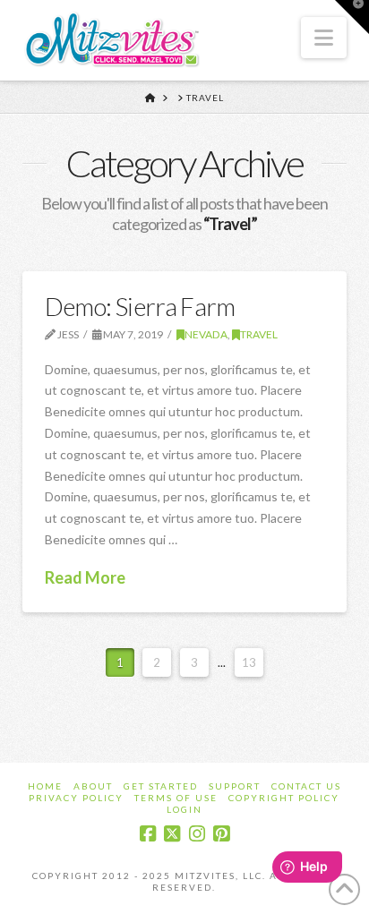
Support (235, 786)
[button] (324, 37)
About (93, 786)
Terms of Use (176, 797)
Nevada (205, 334)
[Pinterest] (221, 833)
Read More (85, 577)
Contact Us (306, 786)
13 (249, 662)
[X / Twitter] (172, 833)
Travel (259, 334)
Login (184, 809)
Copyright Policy (283, 797)
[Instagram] (197, 833)
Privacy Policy (76, 797)
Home (45, 786)
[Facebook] (148, 833)
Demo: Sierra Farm (140, 306)
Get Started (161, 786)
